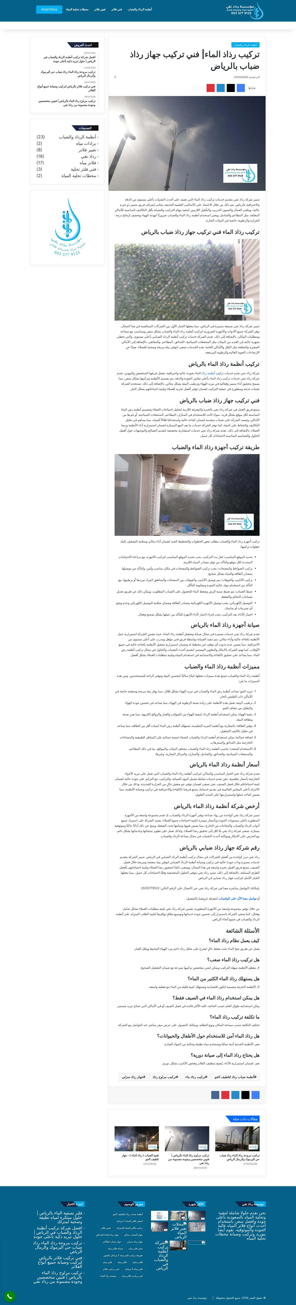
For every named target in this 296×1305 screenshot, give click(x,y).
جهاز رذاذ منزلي (132, 1077)
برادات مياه (86, 143)
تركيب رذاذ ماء (195, 1077)
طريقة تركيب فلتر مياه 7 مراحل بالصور (123, 1255)
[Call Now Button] (9, 1296)
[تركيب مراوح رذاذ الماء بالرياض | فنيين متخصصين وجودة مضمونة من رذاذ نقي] (187, 1138)
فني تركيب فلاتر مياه (132, 1275)
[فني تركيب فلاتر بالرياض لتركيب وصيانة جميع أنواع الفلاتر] (196, 1245)
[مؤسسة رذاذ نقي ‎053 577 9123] (246, 10)
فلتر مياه (107, 1262)
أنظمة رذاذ (208, 373)
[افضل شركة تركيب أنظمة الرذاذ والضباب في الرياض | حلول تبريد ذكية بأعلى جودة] (159, 1255)
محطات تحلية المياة (77, 9)
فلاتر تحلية (137, 1262)
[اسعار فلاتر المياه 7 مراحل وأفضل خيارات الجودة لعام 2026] (159, 1215)
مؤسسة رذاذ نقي (197, 1297)
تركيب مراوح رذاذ (164, 1077)
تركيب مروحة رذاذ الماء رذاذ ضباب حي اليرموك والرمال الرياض (57, 1247)
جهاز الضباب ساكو (133, 1234)
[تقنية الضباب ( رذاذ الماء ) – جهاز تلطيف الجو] (137, 1138)
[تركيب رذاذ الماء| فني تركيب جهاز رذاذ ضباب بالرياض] (196, 1215)
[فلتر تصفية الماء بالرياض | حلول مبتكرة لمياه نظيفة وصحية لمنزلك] (196, 1227)
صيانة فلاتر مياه (115, 1248)
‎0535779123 (49, 9)
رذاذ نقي (88, 156)
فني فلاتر (116, 9)
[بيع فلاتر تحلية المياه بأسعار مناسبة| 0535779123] (178, 1215)
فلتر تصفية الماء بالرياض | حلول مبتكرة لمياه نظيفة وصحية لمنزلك (59, 1217)
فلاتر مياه (88, 163)
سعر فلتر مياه (136, 1248)
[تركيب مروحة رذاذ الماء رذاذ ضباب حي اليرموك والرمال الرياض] (237, 1138)
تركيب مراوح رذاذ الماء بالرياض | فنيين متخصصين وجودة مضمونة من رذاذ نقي (188, 1159)
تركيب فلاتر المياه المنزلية (129, 1227)
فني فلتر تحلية (83, 169)
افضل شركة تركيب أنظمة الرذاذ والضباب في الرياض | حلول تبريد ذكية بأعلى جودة (58, 1232)
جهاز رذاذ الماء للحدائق (107, 1234)
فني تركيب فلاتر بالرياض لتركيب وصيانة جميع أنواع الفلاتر (60, 1262)
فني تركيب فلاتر (111, 1269)
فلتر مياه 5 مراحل (134, 1269)
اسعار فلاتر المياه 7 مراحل (129, 1220)
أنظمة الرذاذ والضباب (140, 9)
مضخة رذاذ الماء (108, 1275)
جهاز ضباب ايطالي (112, 1241)
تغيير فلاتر (100, 9)
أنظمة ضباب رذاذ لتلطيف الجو (234, 1077)
